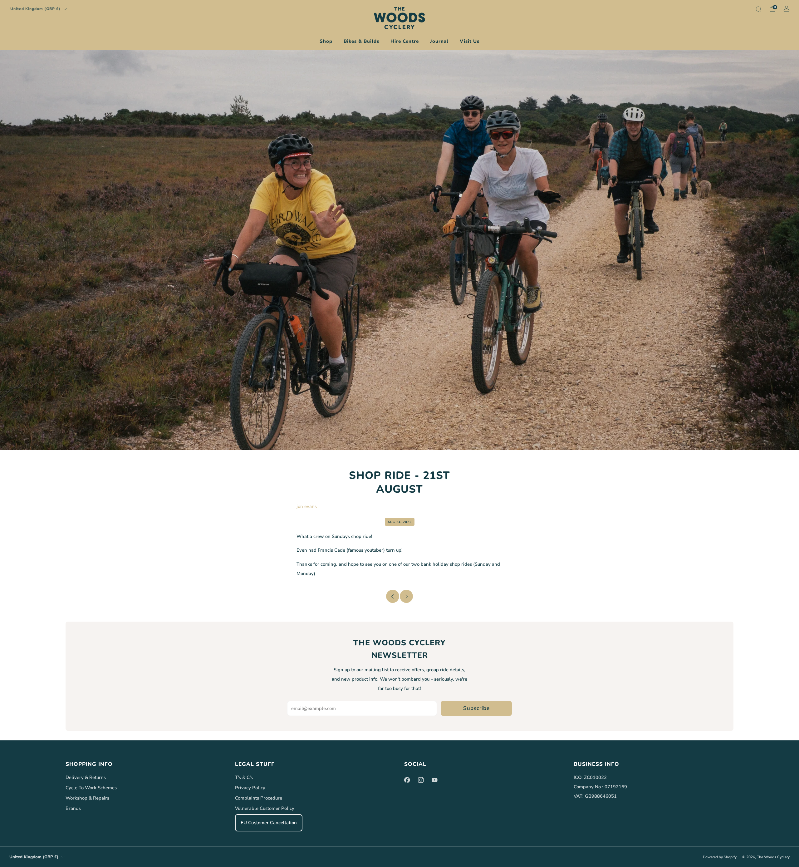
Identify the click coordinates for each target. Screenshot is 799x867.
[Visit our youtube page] (434, 780)
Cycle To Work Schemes (91, 788)
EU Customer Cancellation (269, 823)
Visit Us (469, 41)
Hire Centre (404, 41)
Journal (439, 41)
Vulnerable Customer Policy (264, 808)
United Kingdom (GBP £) (35, 8)
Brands (73, 808)
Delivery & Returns (86, 777)
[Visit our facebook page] (407, 780)
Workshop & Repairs (87, 798)
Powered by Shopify (720, 857)
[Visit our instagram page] (421, 780)
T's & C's (244, 777)
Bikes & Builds (361, 41)
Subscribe (476, 708)
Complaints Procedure (258, 798)
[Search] (758, 9)
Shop (326, 41)
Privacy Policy (250, 788)
